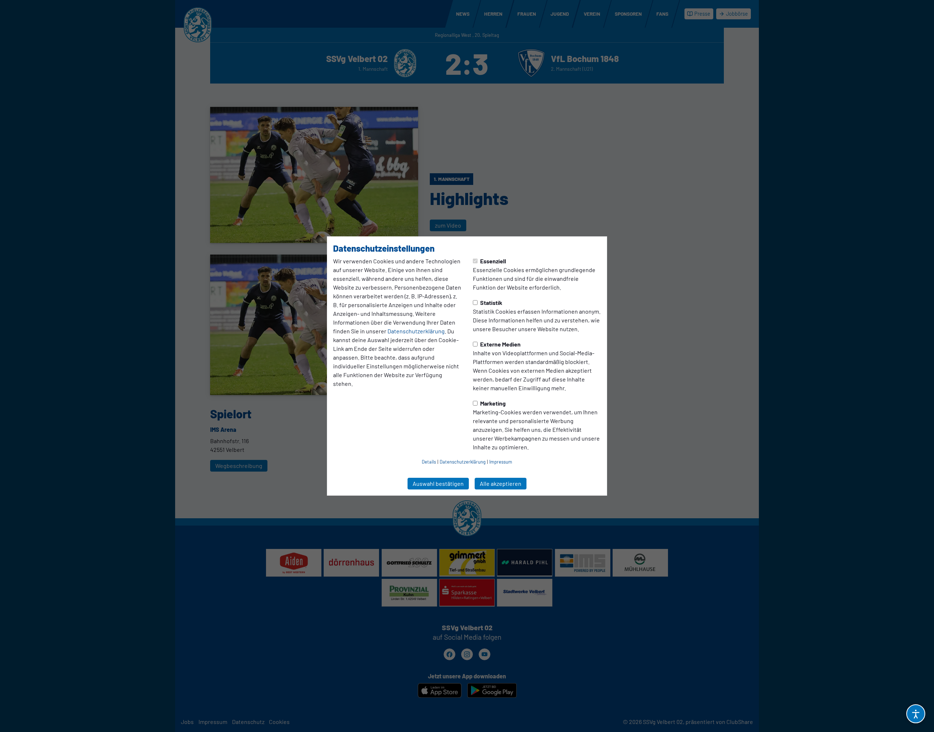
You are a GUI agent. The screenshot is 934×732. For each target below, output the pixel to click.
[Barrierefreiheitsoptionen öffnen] (915, 713)
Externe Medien (500, 344)
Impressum (500, 462)
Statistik (490, 302)
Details (429, 462)
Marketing (492, 403)
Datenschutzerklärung (416, 331)
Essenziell (492, 260)
